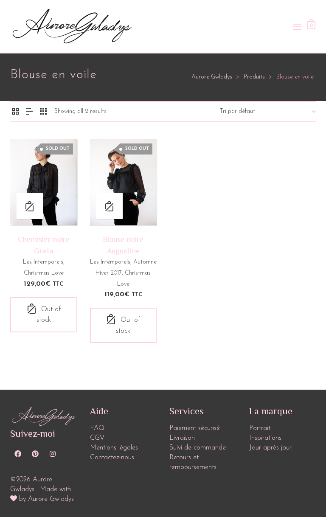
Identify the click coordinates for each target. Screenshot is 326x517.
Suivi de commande (197, 447)
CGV (97, 438)
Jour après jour (270, 447)
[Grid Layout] (43, 113)
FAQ (97, 428)
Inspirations (265, 438)
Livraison (182, 438)
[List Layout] (29, 113)
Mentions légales (114, 447)
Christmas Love (44, 273)
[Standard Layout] (15, 113)
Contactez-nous (112, 457)
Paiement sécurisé (194, 428)
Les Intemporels (43, 262)
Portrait (259, 428)
